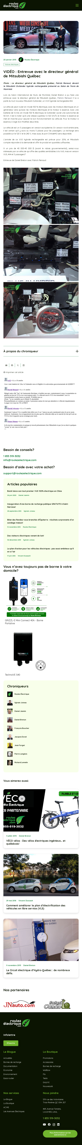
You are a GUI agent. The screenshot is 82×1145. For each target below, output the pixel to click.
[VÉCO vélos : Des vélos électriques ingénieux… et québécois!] (41, 818)
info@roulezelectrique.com (19, 460)
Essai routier (8, 1078)
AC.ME (6, 1107)
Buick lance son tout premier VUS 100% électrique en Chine (34, 491)
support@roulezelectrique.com (22, 473)
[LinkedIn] (58, 1124)
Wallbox (46, 1070)
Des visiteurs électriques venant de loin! (25, 535)
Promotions (48, 1058)
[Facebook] (49, 1124)
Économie (7, 1070)
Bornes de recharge (12, 1062)
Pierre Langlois (21, 754)
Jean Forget (20, 745)
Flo (44, 1074)
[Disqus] (41, 403)
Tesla (45, 1078)
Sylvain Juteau (29, 511)
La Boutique (8, 1103)
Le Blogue (7, 1099)
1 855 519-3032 (11, 456)
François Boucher (22, 728)
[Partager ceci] (12, 365)
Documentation (10, 1066)
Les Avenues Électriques (13, 1111)
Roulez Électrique (32, 60)
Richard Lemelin (21, 762)
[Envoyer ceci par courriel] (6, 365)
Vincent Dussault (24, 556)
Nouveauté (48, 1086)
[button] (77, 5)
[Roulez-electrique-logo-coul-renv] (14, 5)
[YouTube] (44, 1124)
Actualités (7, 1058)
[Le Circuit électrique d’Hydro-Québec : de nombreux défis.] (41, 948)
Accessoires (48, 1062)
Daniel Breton (20, 720)
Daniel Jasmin (24, 495)
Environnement (10, 1074)
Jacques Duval (21, 737)
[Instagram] (54, 1124)
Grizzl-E (46, 1082)
